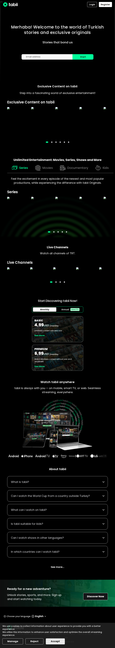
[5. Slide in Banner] (68, 142)
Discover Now (95, 596)
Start (83, 56)
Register (105, 4)
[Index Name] (17, 123)
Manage (12, 641)
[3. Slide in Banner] (60, 142)
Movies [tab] (47, 168)
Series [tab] (23, 168)
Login (92, 4)
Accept (55, 641)
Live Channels (57, 247)
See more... (57, 567)
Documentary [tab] (77, 168)
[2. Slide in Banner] (56, 142)
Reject (34, 641)
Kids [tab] (106, 168)
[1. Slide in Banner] (51, 142)
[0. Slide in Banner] (47, 142)
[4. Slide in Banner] (64, 142)
